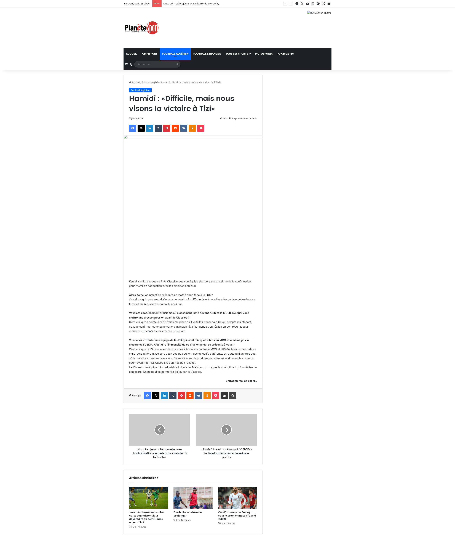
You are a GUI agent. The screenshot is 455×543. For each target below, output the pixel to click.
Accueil (131, 53)
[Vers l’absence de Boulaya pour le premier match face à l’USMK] (237, 498)
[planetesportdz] (141, 28)
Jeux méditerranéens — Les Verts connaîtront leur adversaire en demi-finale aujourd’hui (146, 517)
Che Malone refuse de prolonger (187, 513)
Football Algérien (175, 53)
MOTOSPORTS (264, 53)
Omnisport (149, 53)
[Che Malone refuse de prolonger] (193, 498)
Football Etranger (207, 53)
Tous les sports (237, 53)
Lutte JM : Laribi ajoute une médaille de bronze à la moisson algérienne (203, 3)
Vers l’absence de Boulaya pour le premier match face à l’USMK (237, 515)
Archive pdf (286, 53)
